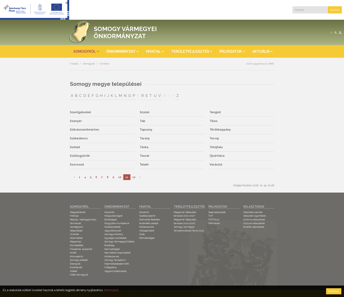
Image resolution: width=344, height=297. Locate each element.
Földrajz (74, 215)
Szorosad (77, 164)
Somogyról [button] (84, 51)
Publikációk (76, 267)
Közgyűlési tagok (113, 215)
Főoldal (74, 63)
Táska (144, 147)
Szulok (144, 112)
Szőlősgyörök (80, 155)
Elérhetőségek (147, 238)
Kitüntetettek (76, 245)
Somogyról (89, 63)
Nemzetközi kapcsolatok (117, 252)
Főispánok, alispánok (81, 249)
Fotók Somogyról (79, 274)
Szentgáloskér (80, 112)
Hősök (73, 252)
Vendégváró (76, 227)
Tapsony (146, 129)
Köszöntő (109, 212)
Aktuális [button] (260, 51)
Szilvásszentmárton (84, 129)
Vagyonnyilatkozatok (115, 271)
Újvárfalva (217, 155)
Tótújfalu (216, 147)
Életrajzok (75, 263)
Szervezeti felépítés (149, 219)
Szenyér (76, 121)
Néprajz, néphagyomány (83, 219)
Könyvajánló (76, 256)
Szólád (75, 147)
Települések (76, 230)
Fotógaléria (110, 267)
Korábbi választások (253, 227)
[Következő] (140, 177)
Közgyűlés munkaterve (116, 223)
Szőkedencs (79, 138)
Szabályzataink (147, 215)
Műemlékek (76, 238)
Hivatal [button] (153, 51)
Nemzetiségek (112, 249)
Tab (142, 121)
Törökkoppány (220, 129)
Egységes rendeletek (115, 238)
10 (119, 177)
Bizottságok (110, 219)
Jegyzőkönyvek (112, 230)
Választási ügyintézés (254, 215)
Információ (111, 290)
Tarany (145, 138)
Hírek (142, 234)
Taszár (145, 155)
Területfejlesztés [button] (190, 51)
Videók (73, 271)
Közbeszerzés (111, 256)
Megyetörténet (77, 212)
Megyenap (75, 241)
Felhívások (214, 223)
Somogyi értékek (79, 260)
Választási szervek (252, 212)
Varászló (216, 164)
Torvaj (214, 138)
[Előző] (74, 177)
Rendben (333, 291)
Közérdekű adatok (148, 223)
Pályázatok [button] (230, 51)
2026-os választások (254, 219)
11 (126, 177)
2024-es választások (254, 223)
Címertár (104, 63)
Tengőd (215, 112)
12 (133, 177)
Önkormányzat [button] (121, 51)
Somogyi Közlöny (113, 234)
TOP (210, 215)
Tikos (214, 121)
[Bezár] (66, 2)
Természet (75, 223)
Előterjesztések (112, 227)
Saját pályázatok (217, 212)
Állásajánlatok (146, 230)
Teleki (144, 164)
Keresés (335, 9)
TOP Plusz (213, 219)
